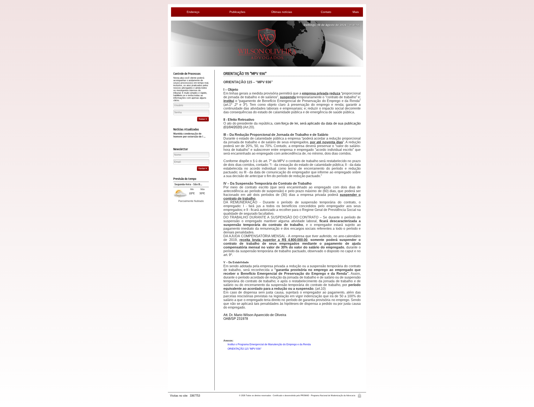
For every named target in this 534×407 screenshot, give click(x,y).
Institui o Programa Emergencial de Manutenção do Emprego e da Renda (269, 344)
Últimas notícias (281, 12)
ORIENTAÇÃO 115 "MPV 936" (244, 348)
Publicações (237, 12)
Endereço (193, 12)
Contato (326, 12)
